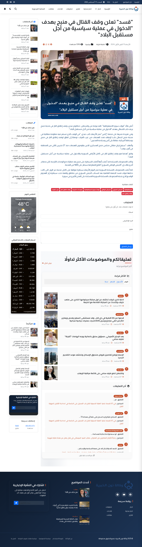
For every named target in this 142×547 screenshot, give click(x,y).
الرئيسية (136, 2)
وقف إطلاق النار (127, 193)
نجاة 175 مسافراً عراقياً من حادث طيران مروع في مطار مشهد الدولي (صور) (89, 452)
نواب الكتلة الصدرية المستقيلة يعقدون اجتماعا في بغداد (20, 49)
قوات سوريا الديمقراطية (91, 189)
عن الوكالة (68, 538)
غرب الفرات (55, 189)
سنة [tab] (106, 282)
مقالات (51, 9)
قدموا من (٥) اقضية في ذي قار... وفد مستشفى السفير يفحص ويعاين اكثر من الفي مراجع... (21, 344)
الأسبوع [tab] (120, 282)
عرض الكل (48, 263)
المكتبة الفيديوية (38, 9)
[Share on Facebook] (51, 44)
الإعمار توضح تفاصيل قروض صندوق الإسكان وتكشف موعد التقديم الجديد (93, 356)
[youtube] (123, 494)
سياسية (88, 44)
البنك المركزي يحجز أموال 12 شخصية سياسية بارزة (21, 59)
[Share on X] (48, 44)
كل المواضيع (127, 2)
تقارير (78, 9)
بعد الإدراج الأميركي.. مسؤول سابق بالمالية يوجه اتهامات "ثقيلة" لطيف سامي (94, 338)
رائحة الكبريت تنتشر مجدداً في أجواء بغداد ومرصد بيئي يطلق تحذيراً (20, 37)
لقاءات (60, 9)
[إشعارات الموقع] (5, 9)
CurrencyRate (31, 314)
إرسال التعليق (126, 246)
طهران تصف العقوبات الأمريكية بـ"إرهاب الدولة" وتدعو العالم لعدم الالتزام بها (20, 94)
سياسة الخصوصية (45, 538)
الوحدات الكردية (77, 189)
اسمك (131, 212)
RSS (108, 2)
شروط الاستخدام (58, 538)
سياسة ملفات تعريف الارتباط (27, 538)
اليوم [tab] (126, 282)
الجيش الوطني (106, 189)
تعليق (131, 229)
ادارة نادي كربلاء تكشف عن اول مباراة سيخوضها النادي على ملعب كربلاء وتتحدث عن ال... (20, 331)
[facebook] (130, 494)
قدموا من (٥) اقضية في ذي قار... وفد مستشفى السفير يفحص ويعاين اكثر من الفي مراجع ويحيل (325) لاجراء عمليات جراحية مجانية (92, 319)
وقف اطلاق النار (65, 189)
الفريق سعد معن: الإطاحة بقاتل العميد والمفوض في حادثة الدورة (20, 107)
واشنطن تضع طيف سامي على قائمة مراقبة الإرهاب (100, 373)
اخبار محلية (88, 9)
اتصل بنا (115, 2)
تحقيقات (69, 9)
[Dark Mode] (10, 9)
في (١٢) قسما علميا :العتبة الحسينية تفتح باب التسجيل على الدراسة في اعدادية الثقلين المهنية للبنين (86, 405)
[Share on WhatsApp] (46, 44)
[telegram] (117, 494)
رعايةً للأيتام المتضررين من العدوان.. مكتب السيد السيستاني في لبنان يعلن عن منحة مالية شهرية (81, 438)
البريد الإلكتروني (128, 221)
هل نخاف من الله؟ (23, 26)
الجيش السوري (117, 189)
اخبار (99, 9)
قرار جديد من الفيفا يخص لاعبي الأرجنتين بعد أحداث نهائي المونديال (21, 70)
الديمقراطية (128, 189)
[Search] (15, 9)
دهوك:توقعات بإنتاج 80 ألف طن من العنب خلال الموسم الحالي (21, 82)
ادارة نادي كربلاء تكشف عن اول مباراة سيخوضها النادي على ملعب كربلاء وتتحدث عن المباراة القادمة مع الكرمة (94, 301)
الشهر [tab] (112, 282)
